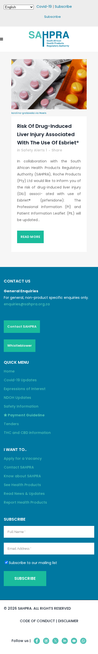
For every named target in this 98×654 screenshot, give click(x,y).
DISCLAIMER (68, 620)
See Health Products (22, 485)
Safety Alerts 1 (34, 150)
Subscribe (63, 6)
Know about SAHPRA (22, 476)
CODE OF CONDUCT (37, 620)
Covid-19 (44, 6)
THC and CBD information (27, 432)
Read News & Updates (24, 493)
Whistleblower (19, 345)
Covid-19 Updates (20, 380)
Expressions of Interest (24, 389)
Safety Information (21, 406)
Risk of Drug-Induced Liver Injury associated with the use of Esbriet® (48, 134)
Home (9, 371)
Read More (30, 236)
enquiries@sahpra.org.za (27, 304)
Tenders (11, 424)
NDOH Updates (17, 397)
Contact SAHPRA (21, 326)
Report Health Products (25, 502)
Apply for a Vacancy (23, 458)
